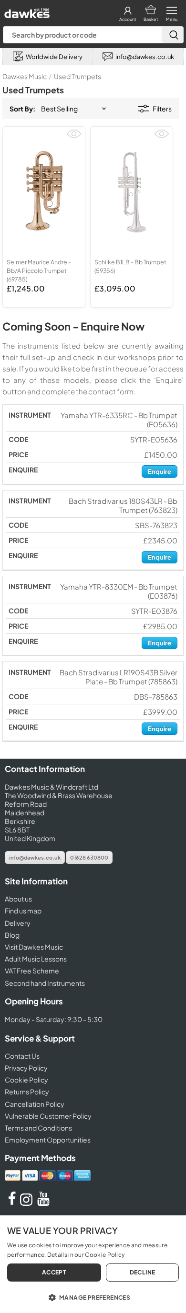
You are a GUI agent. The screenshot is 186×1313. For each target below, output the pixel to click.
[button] (93, 1297)
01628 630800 (89, 857)
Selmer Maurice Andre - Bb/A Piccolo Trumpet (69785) (39, 270)
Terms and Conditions (38, 1127)
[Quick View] (74, 138)
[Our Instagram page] (27, 1203)
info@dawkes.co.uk (35, 857)
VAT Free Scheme (32, 970)
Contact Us (22, 1056)
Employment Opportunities (48, 1139)
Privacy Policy (26, 1067)
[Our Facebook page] (12, 1203)
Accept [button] (54, 1272)
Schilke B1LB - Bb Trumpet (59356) (130, 266)
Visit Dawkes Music (34, 946)
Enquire (159, 471)
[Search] (172, 35)
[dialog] (93, 1264)
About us (18, 898)
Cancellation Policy (34, 1104)
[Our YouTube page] (43, 1203)
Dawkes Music (24, 76)
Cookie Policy (26, 1079)
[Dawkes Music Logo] (26, 10)
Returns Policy (27, 1091)
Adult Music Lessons (36, 958)
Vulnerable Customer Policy (48, 1116)
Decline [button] (142, 1272)
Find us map (23, 910)
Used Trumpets (77, 76)
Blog (12, 935)
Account (127, 19)
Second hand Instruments (45, 983)
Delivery (18, 923)
